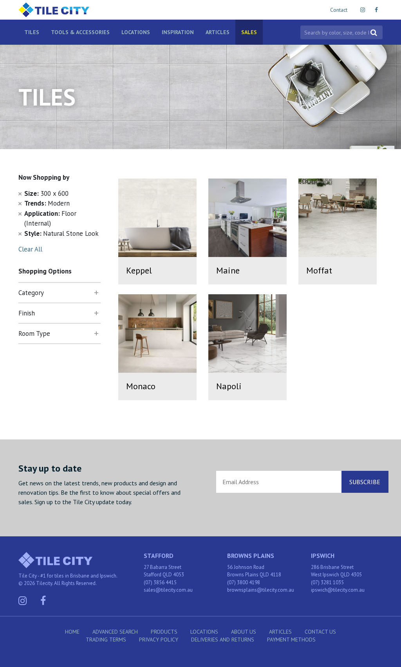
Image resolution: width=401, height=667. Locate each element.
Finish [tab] (26, 313)
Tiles (31, 32)
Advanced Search (115, 631)
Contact (338, 9)
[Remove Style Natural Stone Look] (20, 233)
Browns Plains (250, 555)
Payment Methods (291, 639)
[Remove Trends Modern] (20, 203)
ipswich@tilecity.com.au (338, 590)
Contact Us (320, 631)
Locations (135, 32)
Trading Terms (106, 639)
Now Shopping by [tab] (43, 177)
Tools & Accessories (80, 32)
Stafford (158, 555)
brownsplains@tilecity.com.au (260, 590)
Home (72, 631)
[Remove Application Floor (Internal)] (20, 213)
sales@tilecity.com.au (168, 590)
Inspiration (178, 32)
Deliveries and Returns (222, 639)
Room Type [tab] (34, 333)
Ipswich (322, 555)
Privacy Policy (158, 639)
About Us (243, 631)
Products (164, 631)
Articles (217, 32)
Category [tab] (31, 292)
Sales (249, 32)
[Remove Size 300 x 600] (20, 193)
